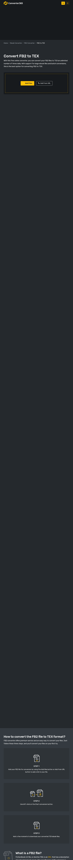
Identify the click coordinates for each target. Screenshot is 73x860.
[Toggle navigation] (67, 3)
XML (50, 857)
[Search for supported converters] (63, 3)
